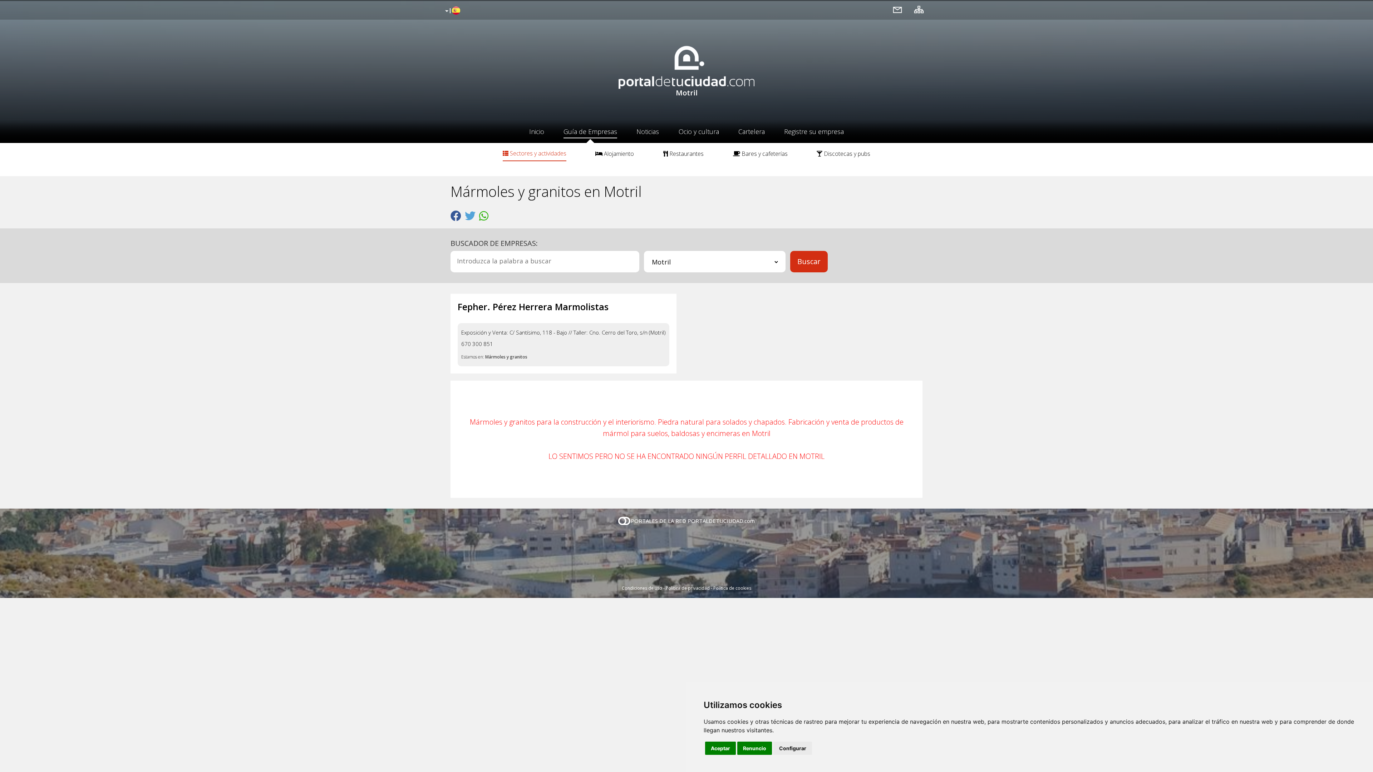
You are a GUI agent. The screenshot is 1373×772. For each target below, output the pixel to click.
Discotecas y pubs (846, 154)
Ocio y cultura (699, 131)
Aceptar (720, 748)
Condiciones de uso (642, 588)
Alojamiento (618, 154)
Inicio (536, 131)
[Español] (451, 11)
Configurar (792, 748)
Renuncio (754, 748)
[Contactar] (897, 9)
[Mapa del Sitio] (919, 9)
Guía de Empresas (590, 131)
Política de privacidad (688, 588)
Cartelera (751, 131)
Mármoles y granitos (506, 357)
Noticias (647, 131)
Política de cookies (732, 588)
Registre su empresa (814, 131)
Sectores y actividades (537, 153)
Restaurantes (686, 154)
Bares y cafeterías (764, 154)
